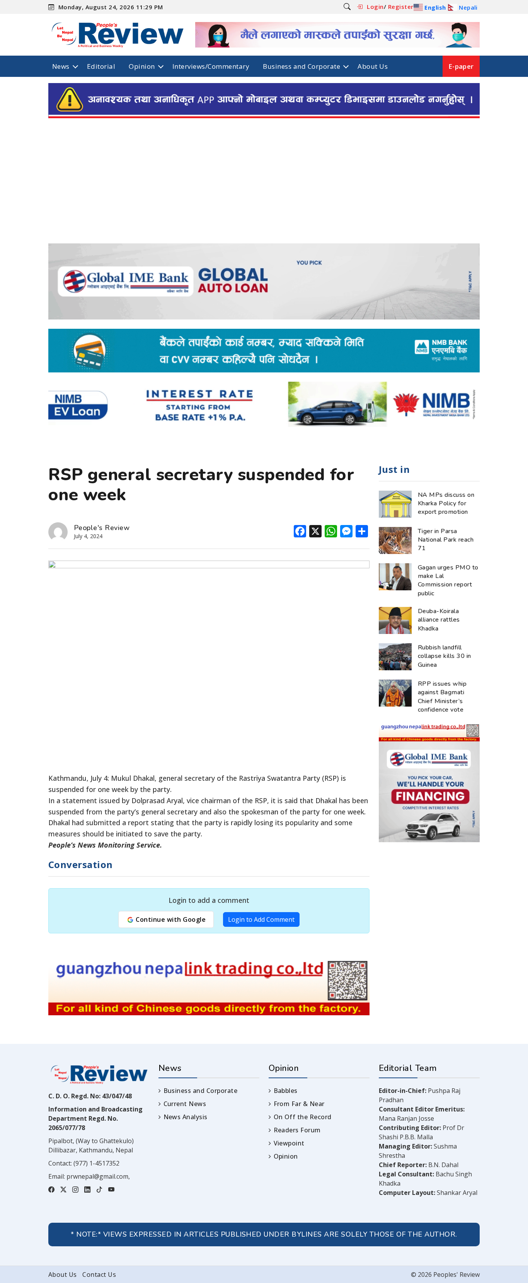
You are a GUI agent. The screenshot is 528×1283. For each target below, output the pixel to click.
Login (375, 6)
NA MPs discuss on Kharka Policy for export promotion (446, 504)
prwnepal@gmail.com (97, 1176)
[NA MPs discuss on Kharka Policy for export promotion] (395, 503)
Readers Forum (297, 1130)
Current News (185, 1103)
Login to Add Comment (261, 919)
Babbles (286, 1090)
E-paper (461, 66)
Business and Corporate (301, 66)
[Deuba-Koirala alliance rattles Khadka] (395, 619)
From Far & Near (299, 1103)
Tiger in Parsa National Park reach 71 (445, 540)
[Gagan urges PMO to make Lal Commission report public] (395, 576)
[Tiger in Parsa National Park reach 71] (395, 539)
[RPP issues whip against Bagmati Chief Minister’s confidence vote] (395, 692)
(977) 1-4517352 (96, 1163)
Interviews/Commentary (210, 66)
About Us (373, 66)
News (61, 66)
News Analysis (186, 1117)
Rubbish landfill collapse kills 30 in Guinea (444, 656)
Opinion (142, 66)
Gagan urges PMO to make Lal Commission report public (448, 580)
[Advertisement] (264, 185)
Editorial (101, 66)
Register (401, 6)
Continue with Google (170, 919)
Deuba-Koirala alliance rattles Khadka (439, 620)
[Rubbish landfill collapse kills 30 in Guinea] (395, 656)
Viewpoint (289, 1143)
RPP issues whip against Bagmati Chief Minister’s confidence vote (442, 697)
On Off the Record (303, 1117)
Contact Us (99, 1274)
